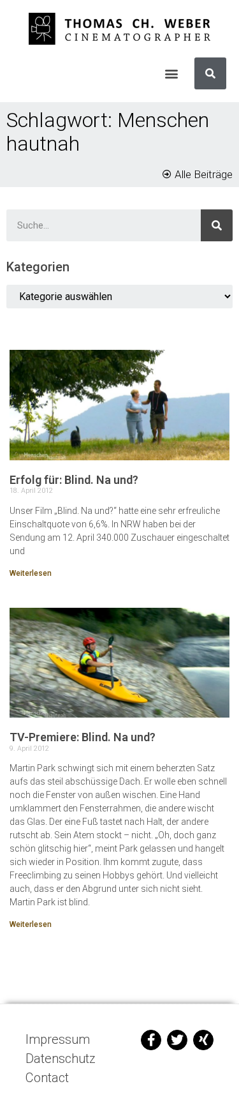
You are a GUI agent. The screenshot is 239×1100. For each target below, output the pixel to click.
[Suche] (210, 73)
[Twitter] (177, 1040)
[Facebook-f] (151, 1040)
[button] (171, 73)
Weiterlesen (31, 573)
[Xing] (203, 1040)
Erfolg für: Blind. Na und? (74, 479)
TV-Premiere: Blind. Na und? (83, 737)
